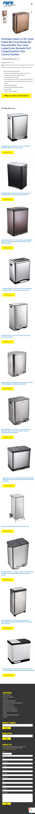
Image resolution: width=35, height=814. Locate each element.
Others (5, 717)
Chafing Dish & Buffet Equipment (13, 703)
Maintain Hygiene (8, 697)
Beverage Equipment (9, 701)
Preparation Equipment (10, 709)
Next (30, 22)
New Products (7, 695)
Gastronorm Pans (8, 705)
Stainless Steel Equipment (11, 715)
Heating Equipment (9, 707)
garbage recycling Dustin (11, 65)
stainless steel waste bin (14, 67)
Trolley (5, 713)
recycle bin (22, 65)
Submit (7, 728)
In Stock (5, 699)
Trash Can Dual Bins (26, 67)
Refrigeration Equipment (10, 711)
